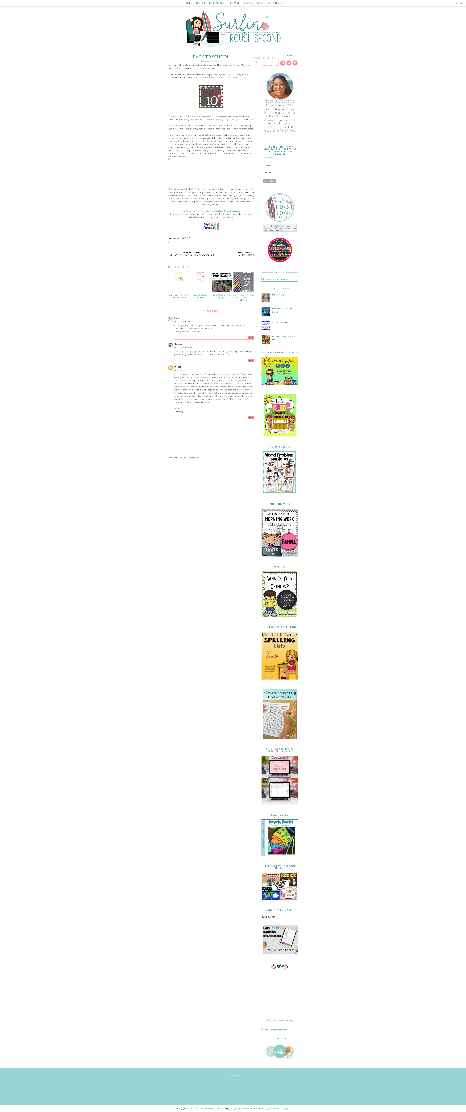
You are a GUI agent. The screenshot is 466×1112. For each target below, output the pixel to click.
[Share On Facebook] (268, 58)
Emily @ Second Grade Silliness (188, 332)
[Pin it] (256, 62)
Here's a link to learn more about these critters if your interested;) (211, 211)
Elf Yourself (278, 295)
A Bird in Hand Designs (279, 1108)
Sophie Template (215, 1108)
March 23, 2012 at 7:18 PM (182, 370)
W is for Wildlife (211, 328)
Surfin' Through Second (197, 1108)
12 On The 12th (280, 322)
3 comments (173, 242)
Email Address (268, 158)
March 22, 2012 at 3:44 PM (182, 321)
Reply (251, 337)
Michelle (178, 367)
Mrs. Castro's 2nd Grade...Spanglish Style (229, 77)
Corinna (178, 344)
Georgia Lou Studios (245, 1108)
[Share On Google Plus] (273, 58)
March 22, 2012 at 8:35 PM (183, 347)
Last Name (267, 173)
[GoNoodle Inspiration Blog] (280, 1021)
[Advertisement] (211, 482)
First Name (267, 165)
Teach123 (178, 412)
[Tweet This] (264, 58)
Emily (177, 318)
